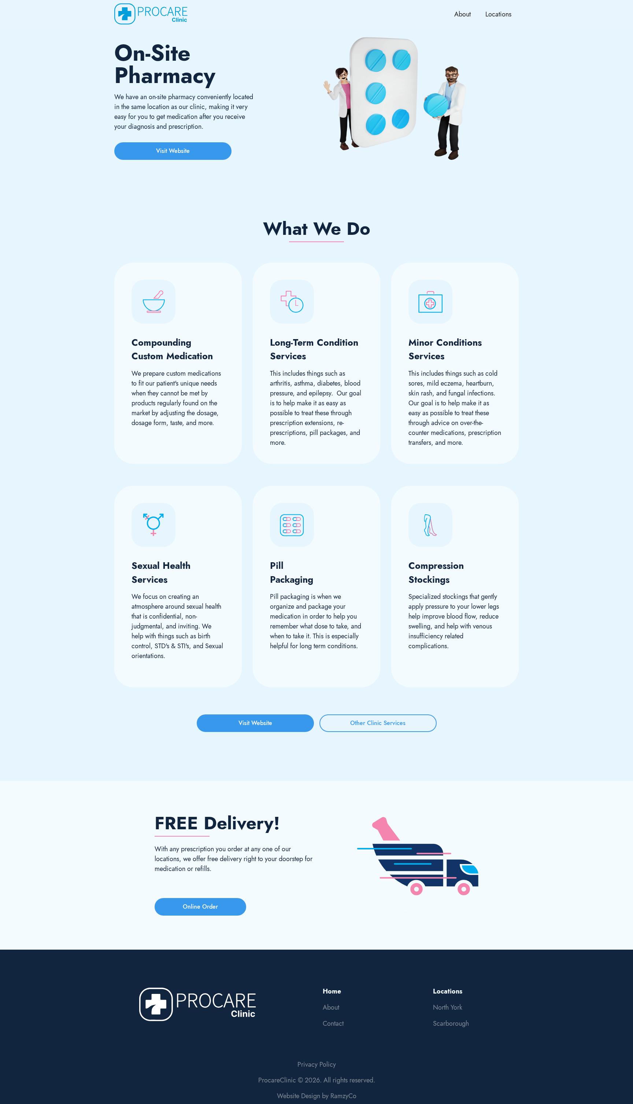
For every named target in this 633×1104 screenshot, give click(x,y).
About (462, 14)
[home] (151, 14)
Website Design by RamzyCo (316, 1096)
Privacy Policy (316, 1064)
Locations (498, 14)
